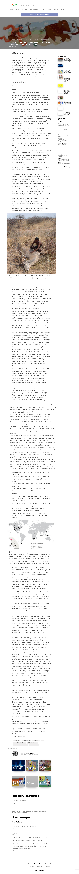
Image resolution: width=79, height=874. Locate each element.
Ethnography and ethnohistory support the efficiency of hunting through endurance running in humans (31, 729)
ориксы (28, 596)
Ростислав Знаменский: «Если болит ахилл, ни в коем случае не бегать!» (67, 108)
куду (10, 277)
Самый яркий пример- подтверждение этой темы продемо (63, 155)
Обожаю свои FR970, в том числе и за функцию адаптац (64, 130)
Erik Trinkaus (46, 287)
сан (44, 275)
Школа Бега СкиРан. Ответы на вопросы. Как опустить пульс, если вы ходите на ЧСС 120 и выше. (18, 767)
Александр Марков (21, 736)
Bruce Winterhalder (18, 335)
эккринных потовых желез (37, 152)
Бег (42, 740)
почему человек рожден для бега (20, 744)
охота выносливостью (32, 742)
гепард (38, 133)
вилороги (17, 594)
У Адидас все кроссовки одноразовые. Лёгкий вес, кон (63, 125)
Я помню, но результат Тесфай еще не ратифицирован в (64, 168)
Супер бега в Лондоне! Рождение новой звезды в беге (64, 135)
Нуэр (11, 459)
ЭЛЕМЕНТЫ (33, 57)
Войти (62, 9)
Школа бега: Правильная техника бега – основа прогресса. (44, 768)
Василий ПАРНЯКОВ (20, 53)
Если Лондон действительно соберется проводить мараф (64, 164)
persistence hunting (25, 203)
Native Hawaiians (31, 435)
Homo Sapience (17, 740)
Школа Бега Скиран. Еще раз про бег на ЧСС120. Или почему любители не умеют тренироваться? (44, 783)
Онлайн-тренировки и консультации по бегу (39, 14)
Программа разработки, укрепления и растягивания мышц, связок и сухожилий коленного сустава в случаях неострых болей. (68, 78)
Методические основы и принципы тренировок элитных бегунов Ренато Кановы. (18, 783)
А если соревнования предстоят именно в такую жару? (63, 150)
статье (15, 332)
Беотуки (12, 414)
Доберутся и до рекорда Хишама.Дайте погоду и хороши (63, 140)
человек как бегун (34, 744)
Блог (44, 9)
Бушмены (43, 208)
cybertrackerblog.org (44, 279)
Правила (39, 866)
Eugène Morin (30, 334)
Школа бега (24, 9)
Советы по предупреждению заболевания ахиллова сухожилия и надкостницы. (67, 91)
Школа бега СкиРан (33, 39)
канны (39, 594)
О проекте (31, 866)
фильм (34, 210)
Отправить (15, 810)
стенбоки (46, 594)
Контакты (56, 9)
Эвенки (12, 452)
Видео (49, 9)
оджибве (19, 658)
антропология (36, 740)
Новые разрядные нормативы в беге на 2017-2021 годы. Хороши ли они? (67, 85)
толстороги (36, 596)
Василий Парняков (14, 9)
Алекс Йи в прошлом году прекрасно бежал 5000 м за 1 (64, 160)
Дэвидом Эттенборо (14, 279)
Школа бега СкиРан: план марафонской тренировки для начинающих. (31, 784)
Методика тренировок (15, 39)
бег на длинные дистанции (19, 742)
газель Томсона (16, 133)
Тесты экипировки (35, 9)
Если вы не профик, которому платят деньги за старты (64, 145)
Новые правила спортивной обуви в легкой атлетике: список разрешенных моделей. (67, 60)
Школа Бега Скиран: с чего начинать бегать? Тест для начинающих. (32, 768)
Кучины (12, 404)
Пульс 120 (24, 39)
